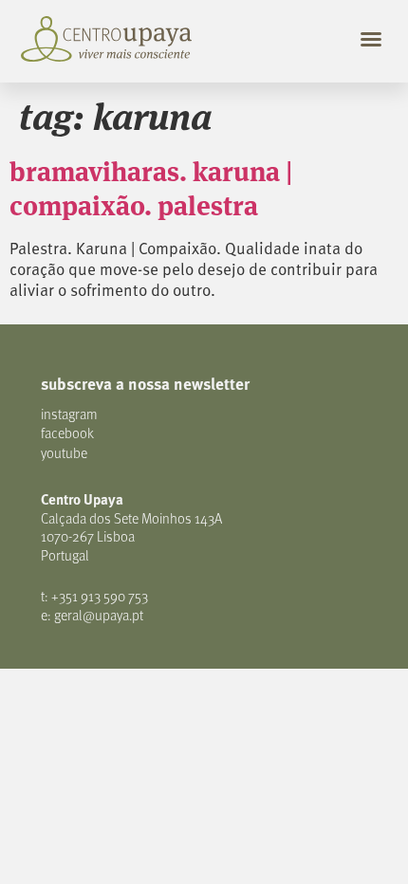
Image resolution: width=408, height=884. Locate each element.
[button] (371, 39)
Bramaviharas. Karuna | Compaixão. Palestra (151, 187)
